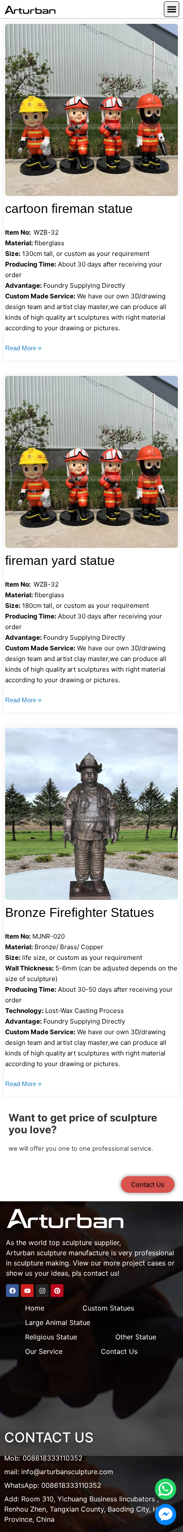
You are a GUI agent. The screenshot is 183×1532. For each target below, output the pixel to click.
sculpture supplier (90, 1242)
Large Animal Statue (57, 1322)
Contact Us (119, 1351)
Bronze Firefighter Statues (79, 912)
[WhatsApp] (165, 1489)
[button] (172, 9)
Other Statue (135, 1337)
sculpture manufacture (73, 1252)
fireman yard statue (60, 560)
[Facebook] (12, 1290)
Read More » (23, 348)
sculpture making (41, 1263)
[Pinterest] (57, 1290)
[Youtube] (27, 1290)
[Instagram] (42, 1290)
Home (34, 1308)
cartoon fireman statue (69, 208)
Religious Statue (51, 1337)
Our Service (44, 1351)
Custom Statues (108, 1308)
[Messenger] (165, 1514)
